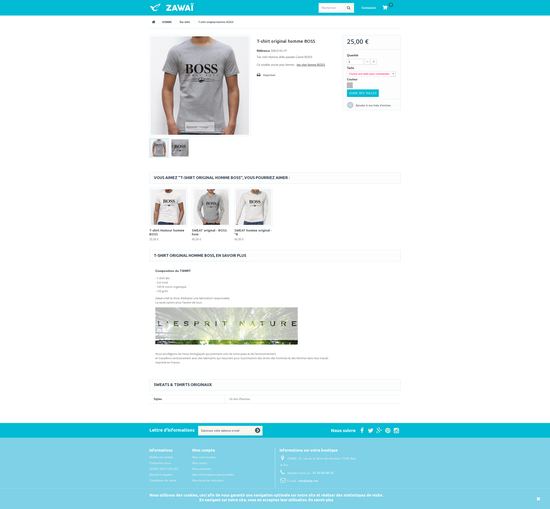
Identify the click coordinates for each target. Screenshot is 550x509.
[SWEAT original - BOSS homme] (211, 207)
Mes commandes (204, 457)
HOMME (167, 22)
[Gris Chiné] (349, 85)
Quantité (352, 55)
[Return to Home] (154, 22)
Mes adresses (201, 469)
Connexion (369, 7)
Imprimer (269, 75)
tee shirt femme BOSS (311, 64)
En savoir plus (321, 500)
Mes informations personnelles (213, 474)
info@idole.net (308, 481)
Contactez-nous (160, 463)
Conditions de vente (162, 480)
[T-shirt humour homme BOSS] (168, 207)
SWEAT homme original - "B (253, 232)
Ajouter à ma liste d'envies (373, 105)
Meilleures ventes (161, 457)
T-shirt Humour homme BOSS (166, 232)
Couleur (352, 79)
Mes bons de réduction (207, 480)
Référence (263, 50)
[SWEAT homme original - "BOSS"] (253, 207)
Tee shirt (184, 22)
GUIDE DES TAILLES (363, 93)
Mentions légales (160, 474)
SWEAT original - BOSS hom (209, 232)
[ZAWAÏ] (191, 7)
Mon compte (203, 450)
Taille (351, 68)
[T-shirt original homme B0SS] (159, 147)
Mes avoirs (199, 463)
